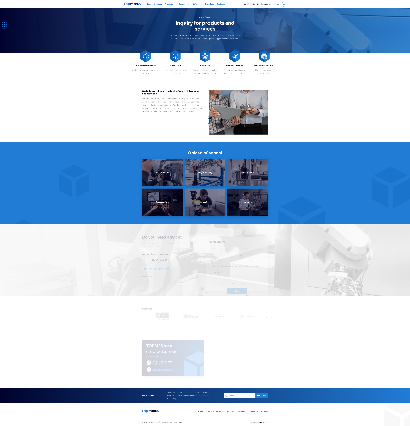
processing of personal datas (235, 277)
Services (182, 4)
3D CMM (201, 17)
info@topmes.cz (264, 4)
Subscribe (261, 396)
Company (210, 411)
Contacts (264, 411)
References (241, 411)
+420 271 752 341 (249, 4)
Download (253, 411)
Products (169, 4)
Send (237, 285)
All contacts (147, 276)
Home (200, 411)
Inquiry (209, 17)
